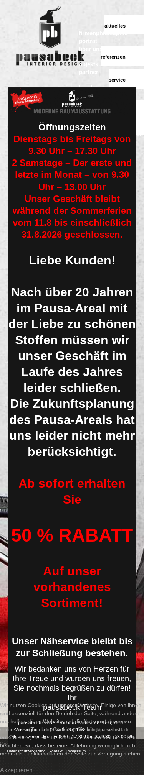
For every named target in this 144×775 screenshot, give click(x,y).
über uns (91, 49)
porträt (88, 41)
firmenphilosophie (103, 33)
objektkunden (97, 64)
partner (88, 72)
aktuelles (115, 26)
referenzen (113, 57)
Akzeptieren (16, 770)
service (117, 80)
